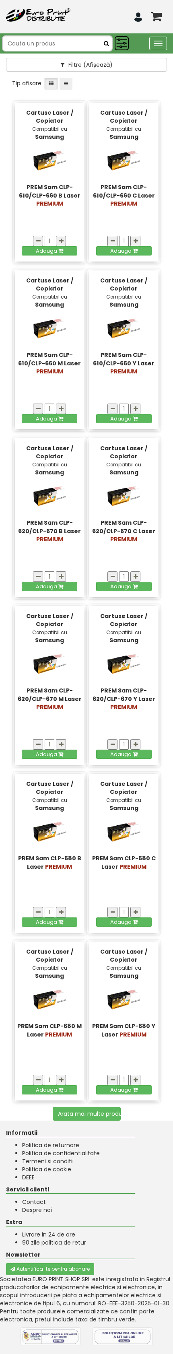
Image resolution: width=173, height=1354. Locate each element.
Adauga (47, 251)
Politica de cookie (46, 1169)
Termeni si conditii (48, 1161)
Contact (34, 1202)
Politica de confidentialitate (61, 1153)
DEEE (28, 1177)
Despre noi (37, 1210)
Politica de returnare (50, 1145)
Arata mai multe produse (89, 1114)
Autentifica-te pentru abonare (52, 1268)
